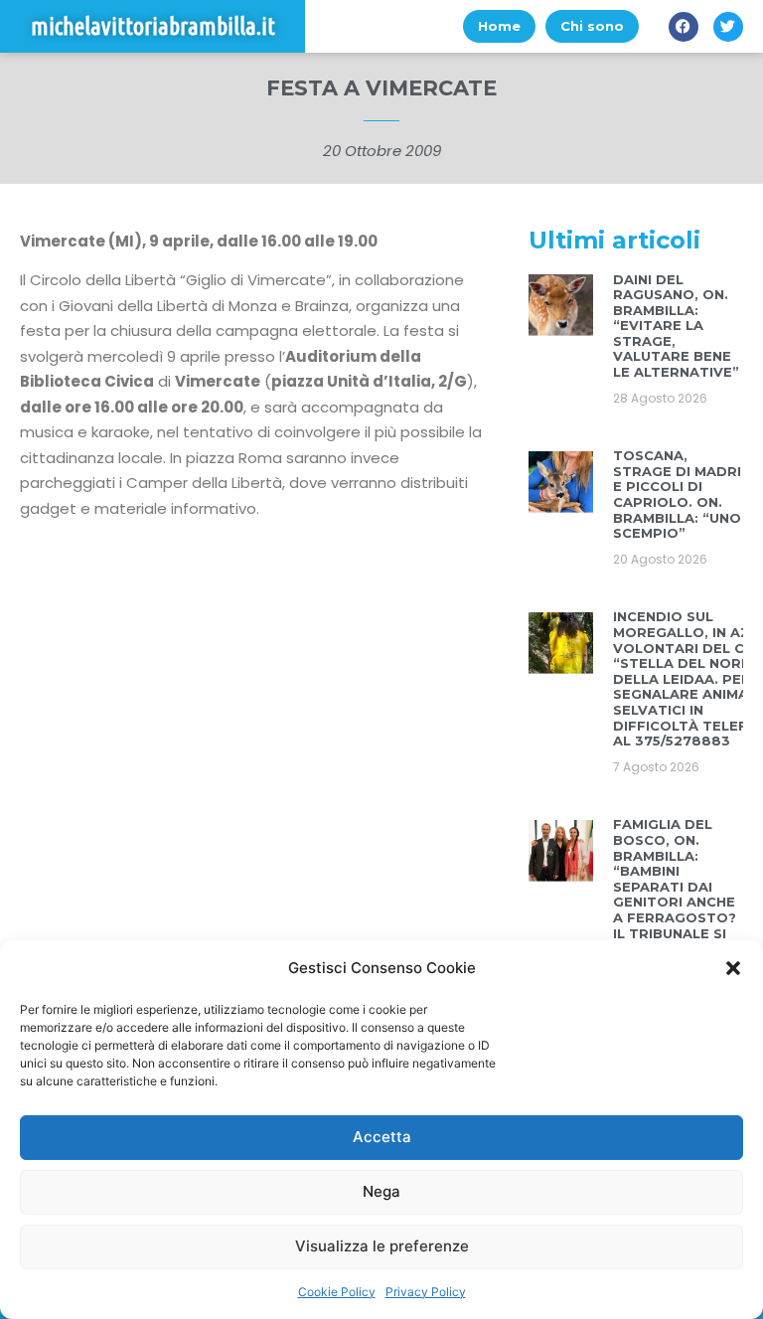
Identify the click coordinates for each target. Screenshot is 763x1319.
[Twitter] (728, 27)
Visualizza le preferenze (382, 1246)
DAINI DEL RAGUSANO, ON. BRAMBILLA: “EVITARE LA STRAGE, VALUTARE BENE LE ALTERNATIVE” (676, 326)
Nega (381, 1191)
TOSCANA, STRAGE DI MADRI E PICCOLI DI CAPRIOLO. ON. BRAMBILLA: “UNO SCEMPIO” (677, 494)
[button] (733, 968)
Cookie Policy (337, 1291)
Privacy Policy (425, 1291)
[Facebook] (683, 27)
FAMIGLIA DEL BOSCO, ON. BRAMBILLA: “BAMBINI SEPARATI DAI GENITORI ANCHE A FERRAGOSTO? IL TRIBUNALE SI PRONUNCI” (674, 886)
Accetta (382, 1136)
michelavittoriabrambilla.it (153, 26)
